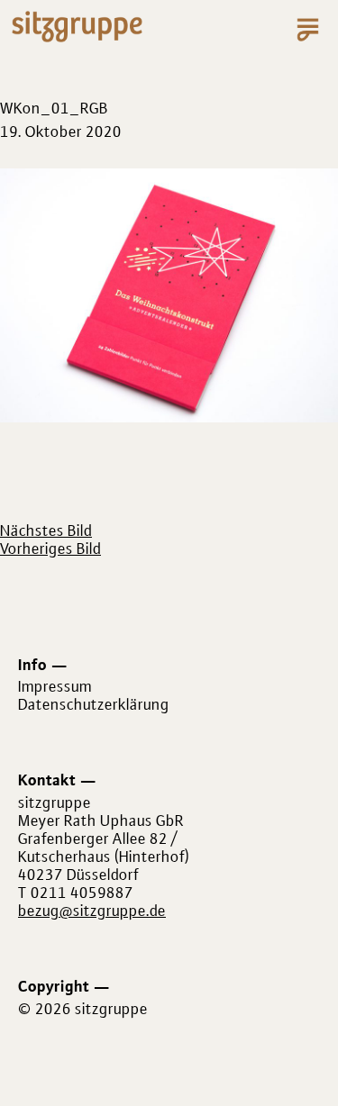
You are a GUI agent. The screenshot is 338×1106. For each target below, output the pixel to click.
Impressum (55, 686)
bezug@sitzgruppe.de (92, 911)
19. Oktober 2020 (61, 131)
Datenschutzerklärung (93, 704)
